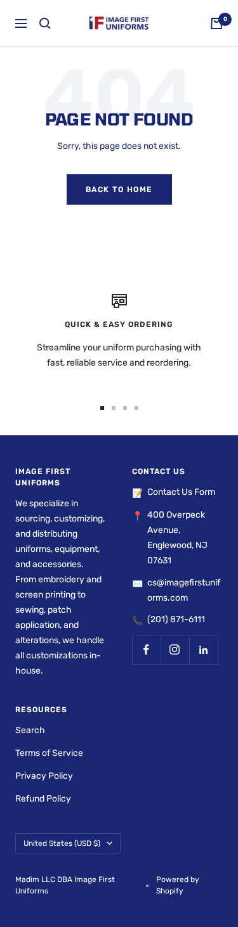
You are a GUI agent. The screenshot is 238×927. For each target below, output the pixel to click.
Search (30, 730)
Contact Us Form (181, 492)
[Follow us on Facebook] (146, 650)
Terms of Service (49, 753)
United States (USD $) (61, 843)
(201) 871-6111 (176, 619)
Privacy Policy (44, 775)
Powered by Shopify (177, 885)
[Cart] (216, 23)
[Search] (45, 23)
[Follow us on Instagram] (175, 650)
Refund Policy (43, 798)
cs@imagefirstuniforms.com (183, 590)
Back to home (119, 189)
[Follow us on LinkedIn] (203, 650)
